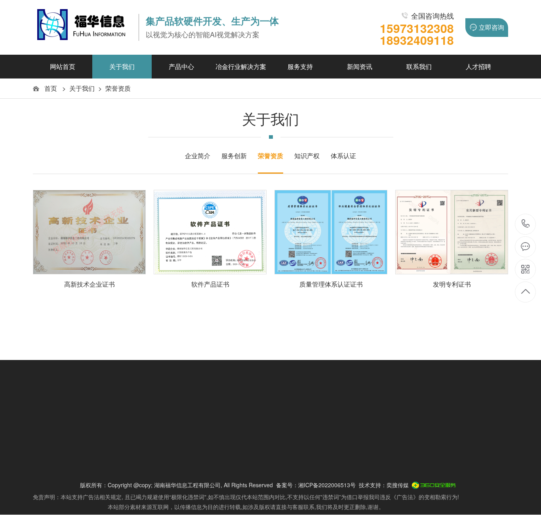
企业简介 (197, 155)
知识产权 (307, 155)
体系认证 (343, 155)
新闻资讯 (359, 66)
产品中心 (181, 66)
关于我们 (122, 66)
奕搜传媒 (398, 485)
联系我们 (419, 66)
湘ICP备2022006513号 (327, 485)
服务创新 (234, 155)
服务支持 (300, 66)
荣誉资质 (118, 88)
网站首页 (62, 66)
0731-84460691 (525, 224)
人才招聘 (478, 66)
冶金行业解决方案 (240, 66)
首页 (50, 88)
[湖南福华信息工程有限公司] (82, 27)
